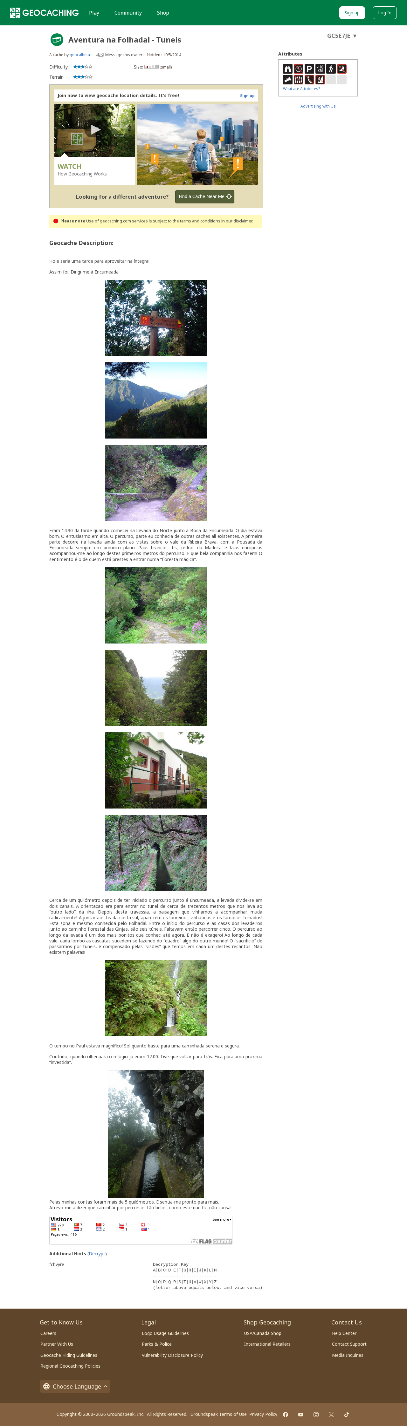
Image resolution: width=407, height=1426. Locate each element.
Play (94, 12)
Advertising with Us (318, 106)
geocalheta (80, 54)
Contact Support (349, 1344)
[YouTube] (301, 1414)
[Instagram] (316, 1414)
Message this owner (123, 54)
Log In (384, 13)
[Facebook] (285, 1414)
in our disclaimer (236, 221)
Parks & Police (157, 1344)
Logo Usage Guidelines (165, 1333)
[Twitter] (331, 1414)
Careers (48, 1333)
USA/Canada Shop (262, 1333)
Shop (163, 12)
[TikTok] (346, 1414)
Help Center (344, 1333)
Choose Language (77, 1386)
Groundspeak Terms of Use (218, 1414)
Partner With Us (56, 1344)
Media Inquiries (347, 1355)
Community (128, 12)
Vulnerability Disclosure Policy (172, 1355)
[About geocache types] (57, 39)
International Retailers (267, 1344)
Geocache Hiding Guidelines (68, 1355)
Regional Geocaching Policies (70, 1366)
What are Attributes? (301, 88)
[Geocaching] (44, 12)
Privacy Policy (263, 1414)
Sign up (352, 13)
